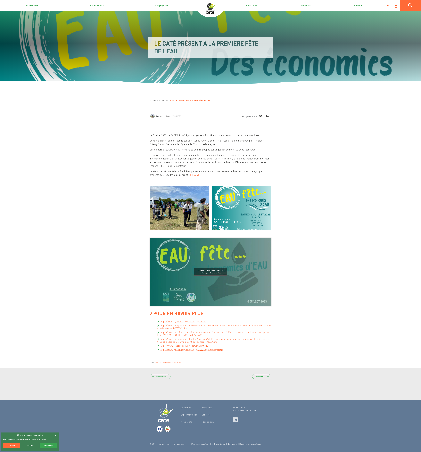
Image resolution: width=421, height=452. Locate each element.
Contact (358, 5)
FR (396, 5)
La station (31, 5)
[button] (55, 435)
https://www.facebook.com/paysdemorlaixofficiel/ (184, 345)
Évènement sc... (161, 376)
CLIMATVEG (195, 174)
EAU (176, 362)
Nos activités (95, 5)
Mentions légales (199, 444)
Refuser (30, 446)
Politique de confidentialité (223, 444)
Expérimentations (190, 415)
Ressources (251, 5)
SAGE (181, 362)
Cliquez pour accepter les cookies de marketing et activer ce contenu (210, 272)
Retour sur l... (260, 376)
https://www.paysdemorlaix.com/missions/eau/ (183, 321)
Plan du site (208, 422)
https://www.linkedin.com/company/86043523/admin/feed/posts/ (192, 349)
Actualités (306, 5)
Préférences (48, 446)
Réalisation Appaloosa (250, 444)
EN (388, 5)
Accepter (12, 446)
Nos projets (160, 5)
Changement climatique (164, 362)
